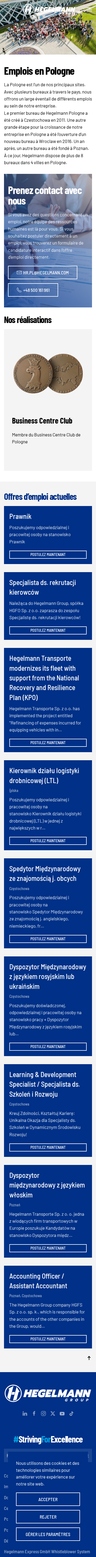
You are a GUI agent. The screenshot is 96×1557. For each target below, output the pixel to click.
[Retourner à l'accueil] (48, 9)
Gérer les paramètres (48, 1534)
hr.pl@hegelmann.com (46, 272)
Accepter (48, 1499)
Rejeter (48, 1516)
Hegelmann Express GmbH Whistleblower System (47, 1551)
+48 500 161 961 (36, 290)
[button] (89, 9)
